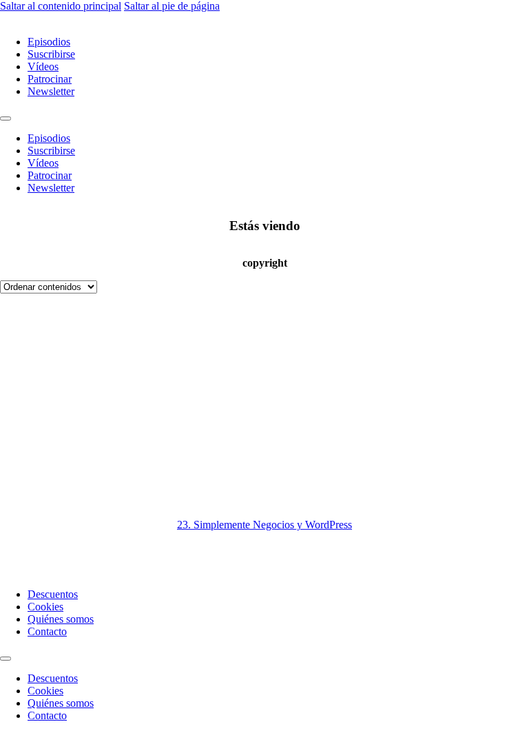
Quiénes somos (61, 619)
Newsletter (51, 91)
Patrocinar (50, 79)
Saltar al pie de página (172, 6)
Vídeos (43, 66)
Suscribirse (51, 54)
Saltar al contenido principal (60, 6)
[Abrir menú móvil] (5, 118)
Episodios (49, 42)
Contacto (47, 631)
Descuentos (53, 594)
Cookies (45, 606)
